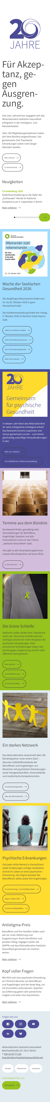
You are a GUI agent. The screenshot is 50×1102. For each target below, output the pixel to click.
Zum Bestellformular (12, 674)
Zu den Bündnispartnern (14, 787)
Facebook (8, 1024)
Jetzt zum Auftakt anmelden (15, 330)
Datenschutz (21, 1068)
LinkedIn (8, 1033)
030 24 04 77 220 (12, 1054)
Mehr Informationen (12, 359)
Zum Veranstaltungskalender (15, 349)
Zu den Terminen (11, 564)
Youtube (33, 1024)
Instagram (20, 1024)
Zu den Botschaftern (12, 683)
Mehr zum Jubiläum (12, 452)
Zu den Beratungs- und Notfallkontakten (20, 889)
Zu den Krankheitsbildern (14, 908)
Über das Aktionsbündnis (14, 796)
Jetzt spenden (37, 1095)
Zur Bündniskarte (10, 167)
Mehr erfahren (9, 158)
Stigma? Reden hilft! (12, 899)
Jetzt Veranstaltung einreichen (16, 340)
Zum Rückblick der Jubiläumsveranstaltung (21, 461)
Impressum (36, 1068)
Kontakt (8, 1068)
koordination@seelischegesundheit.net (22, 1057)
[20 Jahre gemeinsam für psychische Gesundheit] (25, 34)
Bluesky (20, 1033)
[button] (8, 217)
